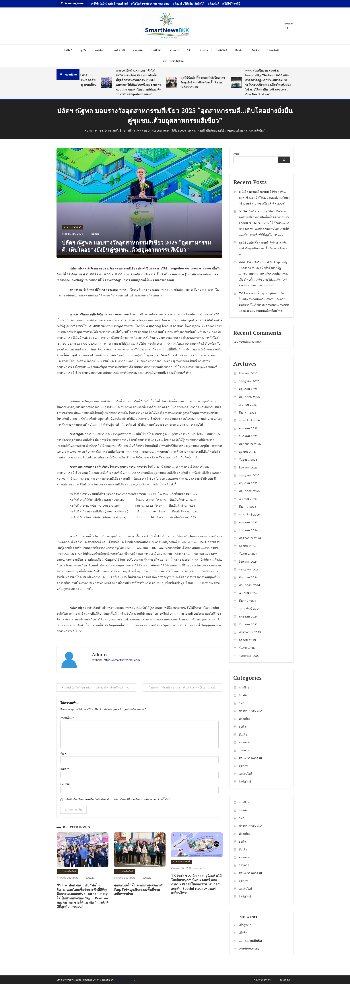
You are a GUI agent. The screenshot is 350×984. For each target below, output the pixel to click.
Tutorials (285, 980)
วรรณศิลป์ (273, 50)
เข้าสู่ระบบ (245, 925)
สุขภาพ (204, 50)
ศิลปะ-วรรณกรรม (250, 758)
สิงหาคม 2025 (248, 467)
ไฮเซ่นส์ (214, 3)
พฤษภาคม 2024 (249, 585)
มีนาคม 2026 (247, 412)
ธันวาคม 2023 (248, 624)
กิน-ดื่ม (239, 50)
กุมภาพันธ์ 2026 (249, 420)
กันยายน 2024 (248, 553)
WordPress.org (249, 948)
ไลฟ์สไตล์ (221, 50)
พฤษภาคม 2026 (249, 397)
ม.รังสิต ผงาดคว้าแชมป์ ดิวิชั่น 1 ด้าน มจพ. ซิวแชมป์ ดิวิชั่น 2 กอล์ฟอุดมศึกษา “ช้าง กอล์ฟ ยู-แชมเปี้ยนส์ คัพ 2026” (264, 197)
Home (68, 50)
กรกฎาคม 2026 (249, 381)
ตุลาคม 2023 (247, 640)
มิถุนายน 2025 (248, 483)
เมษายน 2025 (248, 499)
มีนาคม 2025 (247, 506)
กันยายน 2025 (248, 459)
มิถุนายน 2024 (248, 577)
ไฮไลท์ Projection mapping (151, 3)
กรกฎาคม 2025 (249, 475)
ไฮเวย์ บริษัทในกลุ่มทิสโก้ (189, 3)
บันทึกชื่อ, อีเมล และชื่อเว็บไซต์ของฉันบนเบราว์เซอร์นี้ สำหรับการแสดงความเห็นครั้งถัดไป (119, 799)
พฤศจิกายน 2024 (250, 538)
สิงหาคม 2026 (248, 373)
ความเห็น (67, 718)
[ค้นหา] (284, 160)
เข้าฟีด (243, 933)
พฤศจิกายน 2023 (250, 632)
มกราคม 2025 (248, 522)
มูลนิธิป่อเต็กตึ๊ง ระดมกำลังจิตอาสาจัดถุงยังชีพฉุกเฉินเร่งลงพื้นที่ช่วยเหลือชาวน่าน (188, 82)
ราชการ (174, 50)
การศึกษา (156, 50)
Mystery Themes (124, 979)
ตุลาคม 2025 (247, 452)
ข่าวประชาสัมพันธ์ (173, 61)
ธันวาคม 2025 (248, 436)
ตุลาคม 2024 (247, 546)
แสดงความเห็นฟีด (250, 940)
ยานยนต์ (138, 50)
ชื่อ (63, 754)
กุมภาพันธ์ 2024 (249, 608)
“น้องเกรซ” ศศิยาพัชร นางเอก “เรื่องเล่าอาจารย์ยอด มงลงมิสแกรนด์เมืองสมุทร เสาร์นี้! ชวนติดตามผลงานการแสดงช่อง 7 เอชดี (184, 687)
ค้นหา (236, 154)
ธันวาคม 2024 (248, 530)
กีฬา (189, 50)
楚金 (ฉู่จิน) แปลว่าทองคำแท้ (111, 3)
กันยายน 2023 (248, 648)
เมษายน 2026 (248, 404)
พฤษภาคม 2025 (249, 491)
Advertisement (262, 980)
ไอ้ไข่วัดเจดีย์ (232, 3)
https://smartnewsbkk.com (122, 660)
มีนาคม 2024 (247, 601)
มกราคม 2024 (248, 616)
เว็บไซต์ (65, 784)
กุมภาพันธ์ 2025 (249, 514)
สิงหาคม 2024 (248, 561)
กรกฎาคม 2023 (249, 655)
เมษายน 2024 (248, 593)
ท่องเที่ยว (99, 50)
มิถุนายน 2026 (248, 389)
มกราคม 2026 (248, 428)
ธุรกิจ (83, 50)
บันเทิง (255, 50)
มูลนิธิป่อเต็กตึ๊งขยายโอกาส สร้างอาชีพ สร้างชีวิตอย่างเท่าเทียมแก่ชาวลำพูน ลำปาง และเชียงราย (100, 687)
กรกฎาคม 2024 (249, 569)
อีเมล (64, 769)
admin (95, 233)
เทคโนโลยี (119, 50)
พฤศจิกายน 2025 (250, 444)
